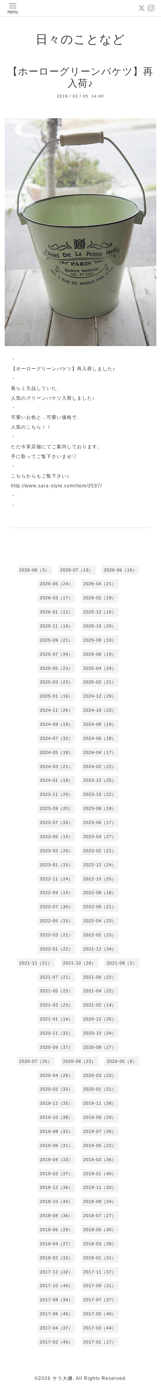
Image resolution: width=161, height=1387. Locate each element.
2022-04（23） (99, 920)
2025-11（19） (56, 626)
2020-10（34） (99, 1033)
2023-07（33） (56, 822)
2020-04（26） (56, 1075)
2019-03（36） (99, 1159)
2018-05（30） (99, 1229)
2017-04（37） (56, 1328)
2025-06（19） (99, 654)
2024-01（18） (56, 780)
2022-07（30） (56, 906)
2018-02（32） (56, 1257)
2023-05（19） (56, 836)
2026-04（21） (99, 583)
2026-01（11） (56, 612)
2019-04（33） (56, 1159)
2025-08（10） (99, 640)
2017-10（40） (56, 1285)
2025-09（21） (56, 640)
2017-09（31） (99, 1285)
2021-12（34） (99, 949)
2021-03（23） (56, 1005)
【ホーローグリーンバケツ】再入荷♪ (80, 77)
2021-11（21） (35, 963)
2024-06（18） (99, 738)
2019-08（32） (56, 1131)
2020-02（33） (56, 1089)
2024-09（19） (56, 724)
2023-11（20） (56, 794)
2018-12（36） (56, 1187)
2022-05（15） (56, 920)
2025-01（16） (56, 696)
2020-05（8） (122, 1061)
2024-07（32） (56, 738)
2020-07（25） (35, 1061)
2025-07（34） (56, 654)
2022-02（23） (99, 934)
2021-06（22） (99, 977)
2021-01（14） (56, 1019)
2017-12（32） (56, 1272)
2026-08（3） (34, 570)
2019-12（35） (56, 1103)
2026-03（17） (56, 597)
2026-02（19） (99, 597)
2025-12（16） (99, 612)
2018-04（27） (56, 1243)
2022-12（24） (99, 864)
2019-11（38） (99, 1103)
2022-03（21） (56, 934)
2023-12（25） (99, 780)
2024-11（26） (56, 710)
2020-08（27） (99, 1047)
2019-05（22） (99, 1145)
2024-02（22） (99, 766)
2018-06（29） (56, 1229)
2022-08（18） (99, 892)
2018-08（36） (56, 1215)
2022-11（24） (56, 879)
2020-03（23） (99, 1075)
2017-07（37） (99, 1299)
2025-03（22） (56, 682)
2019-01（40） (99, 1173)
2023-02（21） (99, 850)
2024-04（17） (99, 752)
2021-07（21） (56, 977)
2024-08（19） (99, 724)
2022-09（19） (56, 892)
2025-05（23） (56, 668)
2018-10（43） (56, 1201)
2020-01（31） (99, 1089)
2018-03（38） (99, 1243)
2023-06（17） (99, 822)
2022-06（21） (99, 906)
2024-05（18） (56, 752)
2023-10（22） (99, 794)
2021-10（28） (79, 963)
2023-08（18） (99, 808)
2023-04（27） (99, 836)
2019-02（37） (56, 1173)
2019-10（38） (56, 1117)
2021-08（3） (122, 963)
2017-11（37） (99, 1272)
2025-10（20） (99, 626)
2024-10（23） (99, 710)
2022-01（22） (56, 949)
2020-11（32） (56, 1033)
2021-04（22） (99, 990)
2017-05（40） (99, 1313)
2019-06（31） (56, 1145)
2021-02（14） (99, 1005)
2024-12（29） (99, 696)
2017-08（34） (56, 1299)
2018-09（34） (99, 1201)
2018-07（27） (99, 1215)
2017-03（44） (99, 1328)
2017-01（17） (99, 1342)
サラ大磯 (62, 1378)
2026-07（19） (76, 570)
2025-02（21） (99, 682)
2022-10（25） (99, 879)
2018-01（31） (99, 1257)
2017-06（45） (56, 1313)
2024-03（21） (56, 766)
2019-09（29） (99, 1117)
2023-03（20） (56, 850)
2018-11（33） (99, 1187)
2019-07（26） (99, 1131)
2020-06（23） (79, 1061)
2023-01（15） (56, 864)
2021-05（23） (56, 990)
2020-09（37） (56, 1047)
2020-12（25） (99, 1019)
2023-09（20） (56, 808)
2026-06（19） (120, 570)
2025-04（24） (99, 668)
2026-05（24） (56, 583)
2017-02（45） (56, 1342)
